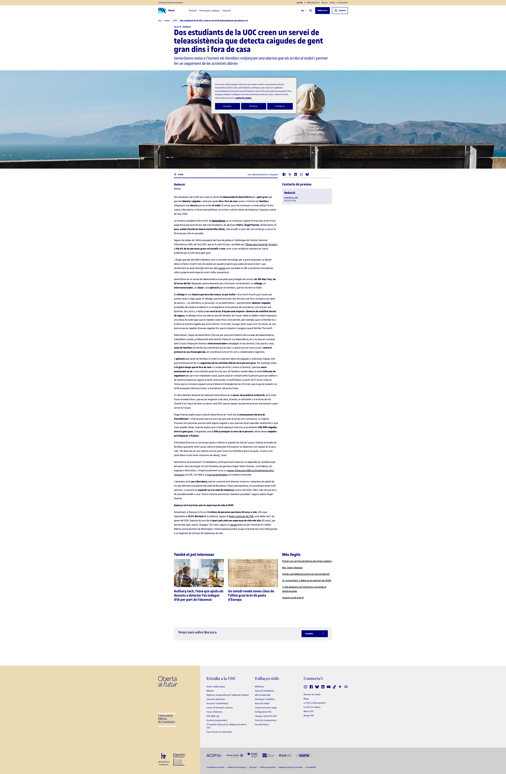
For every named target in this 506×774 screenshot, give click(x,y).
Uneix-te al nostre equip (266, 707)
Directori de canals (312, 694)
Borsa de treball (262, 703)
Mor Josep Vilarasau (292, 567)
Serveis (332, 2)
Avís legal (253, 767)
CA (302, 10)
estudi (233, 524)
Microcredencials (262, 695)
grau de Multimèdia (217, 474)
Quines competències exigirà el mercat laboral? (306, 573)
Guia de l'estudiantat (264, 690)
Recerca (324, 2)
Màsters (210, 690)
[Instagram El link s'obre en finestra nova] (305, 687)
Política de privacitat (268, 767)
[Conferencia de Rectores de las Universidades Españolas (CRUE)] (253, 755)
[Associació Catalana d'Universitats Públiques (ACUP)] (214, 755)
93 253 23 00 (290, 200)
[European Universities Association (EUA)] (285, 755)
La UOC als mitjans (312, 707)
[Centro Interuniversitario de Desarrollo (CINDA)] (268, 755)
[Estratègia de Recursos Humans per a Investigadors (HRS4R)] (163, 759)
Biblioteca (259, 686)
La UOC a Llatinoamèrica (315, 702)
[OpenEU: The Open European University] (179, 759)
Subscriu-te (322, 10)
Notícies (193, 10)
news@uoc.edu (291, 197)
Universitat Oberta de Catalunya (170, 2)
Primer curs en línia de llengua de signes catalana (307, 561)
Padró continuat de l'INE (241, 516)
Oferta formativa (313, 2)
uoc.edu (300, 2)
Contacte (226, 10)
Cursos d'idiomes (214, 711)
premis (221, 268)
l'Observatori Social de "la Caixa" (261, 244)
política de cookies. (243, 98)
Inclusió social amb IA (293, 597)
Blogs (306, 698)
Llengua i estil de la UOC (266, 716)
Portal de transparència (265, 720)
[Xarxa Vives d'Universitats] (235, 755)
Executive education (215, 699)
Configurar (280, 106)
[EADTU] (304, 755)
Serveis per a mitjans (209, 10)
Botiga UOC (309, 715)
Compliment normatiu (215, 767)
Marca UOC (309, 711)
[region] (254, 95)
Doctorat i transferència (217, 703)
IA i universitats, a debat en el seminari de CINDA (306, 580)
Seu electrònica (262, 724)
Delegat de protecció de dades (291, 767)
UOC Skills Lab (212, 716)
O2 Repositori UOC (263, 711)
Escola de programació (216, 720)
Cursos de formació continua (219, 707)
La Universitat (342, 2)
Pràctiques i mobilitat (265, 699)
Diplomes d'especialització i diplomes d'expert (227, 695)
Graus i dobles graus (215, 686)
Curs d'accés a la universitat (219, 731)
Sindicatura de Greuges (237, 767)
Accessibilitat (311, 767)
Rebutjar (253, 106)
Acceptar (227, 106)
